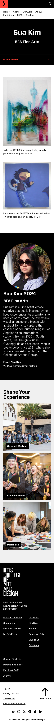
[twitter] (24, 711)
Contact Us (9, 622)
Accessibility (9, 698)
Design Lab (13, 544)
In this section (10, 60)
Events (32, 628)
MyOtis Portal (10, 634)
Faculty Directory (12, 628)
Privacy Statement (11, 693)
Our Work (27, 11)
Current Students (12, 659)
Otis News (34, 617)
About (16, 11)
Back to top (45, 698)
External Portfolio (28, 365)
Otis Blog (33, 622)
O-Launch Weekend (17, 446)
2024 (19, 15)
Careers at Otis (36, 634)
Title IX (6, 689)
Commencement (16, 495)
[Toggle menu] (44, 4)
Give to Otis (35, 639)
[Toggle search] (50, 4)
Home (6, 11)
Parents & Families (13, 664)
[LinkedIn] (41, 711)
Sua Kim (16, 362)
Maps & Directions (12, 617)
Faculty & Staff (10, 670)
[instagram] (18, 711)
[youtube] (13, 711)
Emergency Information (14, 703)
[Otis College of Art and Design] (4, 4)
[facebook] (29, 711)
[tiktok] (35, 711)
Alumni (7, 675)
